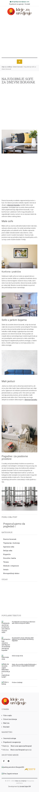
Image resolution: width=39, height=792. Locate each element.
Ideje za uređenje (7, 67)
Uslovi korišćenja (10, 719)
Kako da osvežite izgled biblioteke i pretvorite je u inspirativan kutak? (24, 665)
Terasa (6, 562)
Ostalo (5, 569)
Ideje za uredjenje (20, 781)
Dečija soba (7, 550)
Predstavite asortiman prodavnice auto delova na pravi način (23, 622)
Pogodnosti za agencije (16, 4)
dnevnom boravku (13, 205)
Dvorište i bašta (9, 558)
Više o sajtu (7, 715)
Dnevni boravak (18, 67)
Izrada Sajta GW (25, 786)
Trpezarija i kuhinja (11, 543)
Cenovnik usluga (9, 738)
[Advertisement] (19, 36)
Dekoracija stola (17, 655)
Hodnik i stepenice (11, 566)
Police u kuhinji (17, 682)
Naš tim (6, 723)
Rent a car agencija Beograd (21, 746)
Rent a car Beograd (18, 750)
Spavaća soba (8, 547)
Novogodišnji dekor (11, 573)
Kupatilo (7, 554)
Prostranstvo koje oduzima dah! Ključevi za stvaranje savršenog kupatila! (23, 639)
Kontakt (27, 4)
